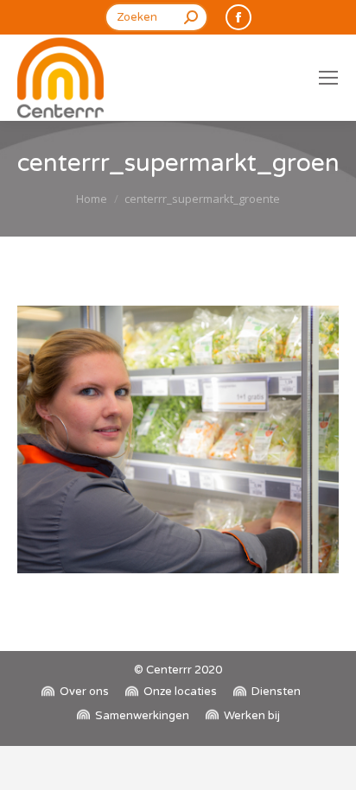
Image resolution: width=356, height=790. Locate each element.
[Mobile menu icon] (328, 77)
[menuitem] (75, 692)
